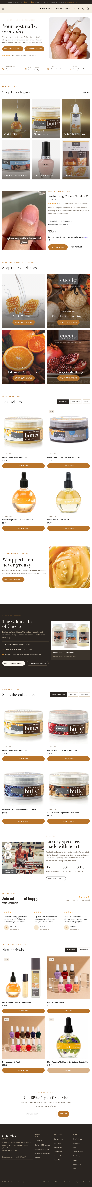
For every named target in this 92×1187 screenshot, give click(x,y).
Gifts (68, 8)
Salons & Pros (78, 1151)
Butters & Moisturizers (43, 1145)
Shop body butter (13, 579)
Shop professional (13, 663)
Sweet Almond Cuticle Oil (58, 520)
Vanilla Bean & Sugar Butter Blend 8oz (63, 812)
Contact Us (77, 1164)
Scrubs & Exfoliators (42, 1153)
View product (76, 247)
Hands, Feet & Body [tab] (58, 694)
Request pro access (37, 663)
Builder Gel (58, 1147)
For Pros (60, 8)
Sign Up (63, 1114)
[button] (3, 8)
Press (75, 1160)
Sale (73, 8)
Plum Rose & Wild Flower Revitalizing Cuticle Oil (67, 1062)
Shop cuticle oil (12, 49)
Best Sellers (77, 1143)
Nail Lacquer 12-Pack (11, 1062)
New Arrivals (77, 1139)
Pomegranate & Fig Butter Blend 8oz (62, 750)
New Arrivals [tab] (71, 950)
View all (86, 92)
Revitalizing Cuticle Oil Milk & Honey (17, 520)
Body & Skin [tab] (63, 402)
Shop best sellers (34, 49)
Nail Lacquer (58, 1139)
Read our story (56, 879)
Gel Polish (57, 1143)
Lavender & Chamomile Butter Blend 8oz (19, 810)
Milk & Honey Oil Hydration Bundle (16, 1002)
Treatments (58, 1151)
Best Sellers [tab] (84, 950)
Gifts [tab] (86, 402)
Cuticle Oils (39, 1141)
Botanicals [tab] (84, 694)
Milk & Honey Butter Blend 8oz (14, 457)
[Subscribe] (30, 1157)
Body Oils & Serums (42, 1149)
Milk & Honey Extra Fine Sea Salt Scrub (63, 457)
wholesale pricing (73, 2)
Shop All (38, 1157)
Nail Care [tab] (73, 694)
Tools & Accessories (61, 1156)
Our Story (76, 1156)
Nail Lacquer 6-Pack (55, 1002)
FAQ (74, 1168)
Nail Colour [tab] (76, 402)
